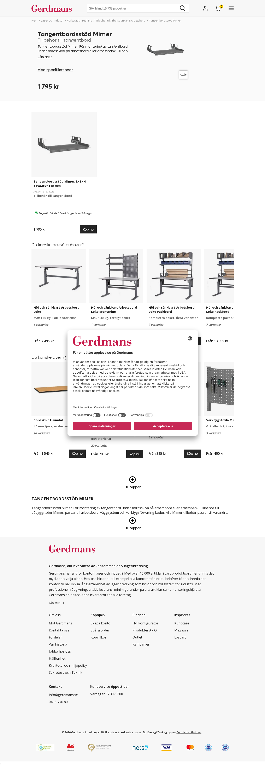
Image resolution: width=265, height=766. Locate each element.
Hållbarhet (57, 658)
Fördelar (55, 637)
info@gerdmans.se (63, 695)
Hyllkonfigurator (145, 623)
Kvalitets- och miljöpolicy (68, 665)
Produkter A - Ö (144, 630)
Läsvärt (180, 637)
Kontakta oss (59, 630)
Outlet (137, 637)
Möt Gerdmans (60, 623)
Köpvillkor (98, 637)
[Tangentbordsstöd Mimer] (183, 75)
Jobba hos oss (60, 651)
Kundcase (181, 623)
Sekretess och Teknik (65, 672)
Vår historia (58, 644)
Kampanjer (140, 644)
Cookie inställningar (189, 732)
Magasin (181, 630)
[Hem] (53, 8)
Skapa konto (100, 623)
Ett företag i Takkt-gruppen (159, 732)
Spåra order (100, 630)
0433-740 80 (58, 702)
